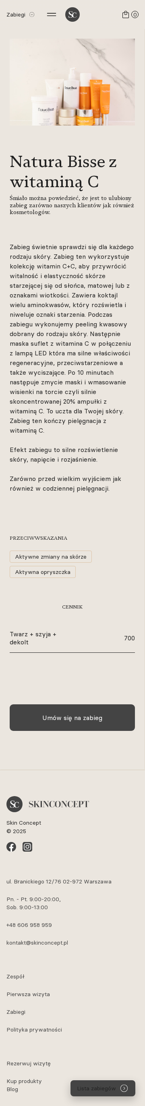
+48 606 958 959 (29, 925)
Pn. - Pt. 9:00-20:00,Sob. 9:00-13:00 (33, 903)
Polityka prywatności (34, 1029)
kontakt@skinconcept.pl (37, 942)
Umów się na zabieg (72, 718)
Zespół (15, 976)
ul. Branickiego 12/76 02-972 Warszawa (59, 881)
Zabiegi (15, 1011)
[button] (19, 14)
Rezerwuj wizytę (28, 1063)
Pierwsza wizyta (28, 994)
